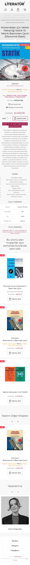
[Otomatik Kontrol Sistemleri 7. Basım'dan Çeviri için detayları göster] (15, 268)
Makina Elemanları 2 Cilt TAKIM (15, 392)
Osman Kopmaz (9, 97)
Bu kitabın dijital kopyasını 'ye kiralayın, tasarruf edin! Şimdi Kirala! (15, 344)
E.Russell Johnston (19, 232)
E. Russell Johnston (20, 97)
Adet (4, 118)
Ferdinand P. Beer (11, 95)
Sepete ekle (21, 118)
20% (2, 307)
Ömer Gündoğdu (22, 95)
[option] (15, 451)
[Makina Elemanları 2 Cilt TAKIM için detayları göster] (15, 374)
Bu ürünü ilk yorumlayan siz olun (15, 85)
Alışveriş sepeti (18, 9)
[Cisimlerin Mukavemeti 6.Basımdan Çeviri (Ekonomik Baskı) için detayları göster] (15, 320)
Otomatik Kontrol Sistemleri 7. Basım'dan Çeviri (15, 287)
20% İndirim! (25, 45)
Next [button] (18, 421)
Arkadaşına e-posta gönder (15, 107)
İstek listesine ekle (16, 104)
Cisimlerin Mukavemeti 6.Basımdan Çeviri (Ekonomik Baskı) (15, 339)
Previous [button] (12, 421)
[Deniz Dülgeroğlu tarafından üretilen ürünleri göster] (15, 510)
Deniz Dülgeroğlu (15, 529)
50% (2, 255)
